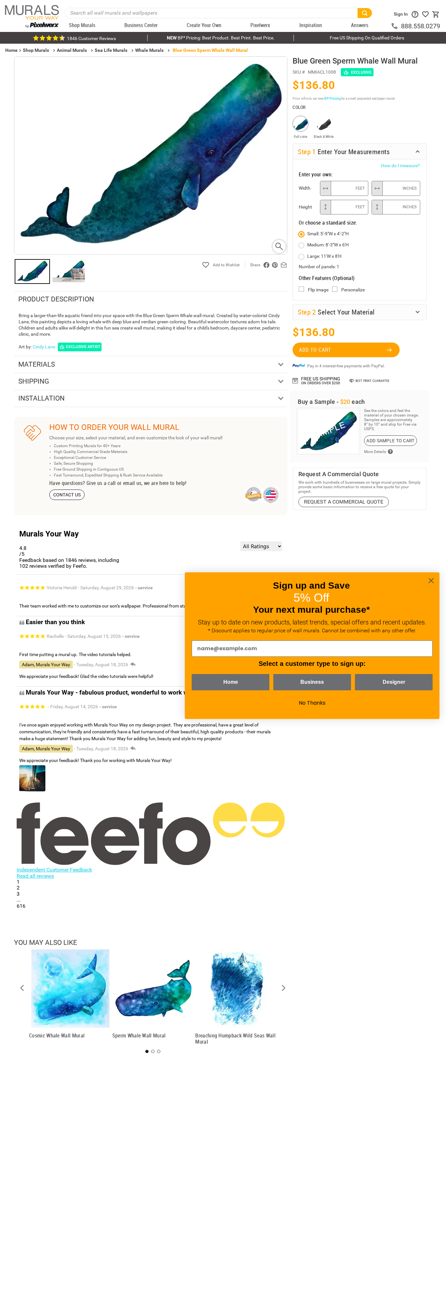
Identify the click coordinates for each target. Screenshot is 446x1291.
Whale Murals (149, 50)
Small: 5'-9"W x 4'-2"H (328, 233)
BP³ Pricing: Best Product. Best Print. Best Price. (221, 37)
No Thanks (312, 703)
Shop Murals (36, 50)
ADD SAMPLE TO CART (390, 440)
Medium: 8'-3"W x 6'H (328, 244)
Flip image (318, 289)
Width (305, 188)
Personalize (353, 289)
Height (305, 207)
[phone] (395, 26)
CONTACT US (67, 494)
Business (312, 682)
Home (230, 682)
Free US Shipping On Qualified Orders (367, 37)
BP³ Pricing (332, 98)
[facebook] (266, 265)
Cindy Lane (44, 346)
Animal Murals (72, 50)
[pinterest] (275, 265)
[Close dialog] (431, 580)
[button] (22, 988)
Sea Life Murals (111, 50)
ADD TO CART (315, 349)
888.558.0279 (420, 26)
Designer (394, 682)
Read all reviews (35, 876)
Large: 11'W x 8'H (324, 256)
